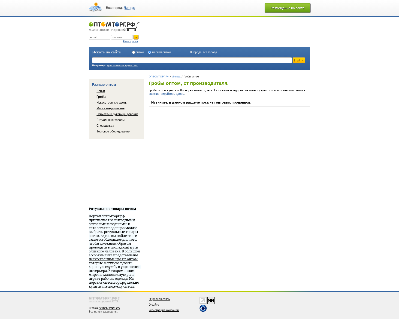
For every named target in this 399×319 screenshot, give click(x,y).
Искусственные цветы (112, 102)
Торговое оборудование (113, 131)
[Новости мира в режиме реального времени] (203, 311)
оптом (140, 52)
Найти (298, 60)
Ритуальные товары (110, 120)
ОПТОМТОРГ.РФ (109, 308)
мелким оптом (161, 52)
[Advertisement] (187, 141)
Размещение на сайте (287, 8)
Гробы (101, 96)
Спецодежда (105, 125)
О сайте (154, 304)
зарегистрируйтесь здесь (166, 93)
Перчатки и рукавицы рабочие (117, 114)
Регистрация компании (164, 310)
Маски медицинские (110, 108)
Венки (101, 91)
